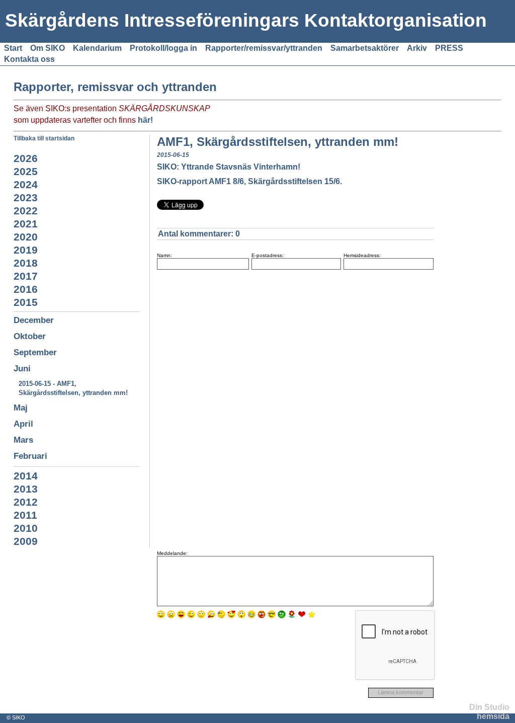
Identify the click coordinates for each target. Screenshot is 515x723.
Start (13, 48)
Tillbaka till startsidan (44, 138)
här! (145, 120)
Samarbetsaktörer (364, 48)
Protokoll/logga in (163, 48)
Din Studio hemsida (489, 711)
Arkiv (417, 48)
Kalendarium (97, 48)
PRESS (449, 48)
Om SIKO (47, 48)
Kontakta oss (29, 59)
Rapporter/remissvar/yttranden (263, 48)
